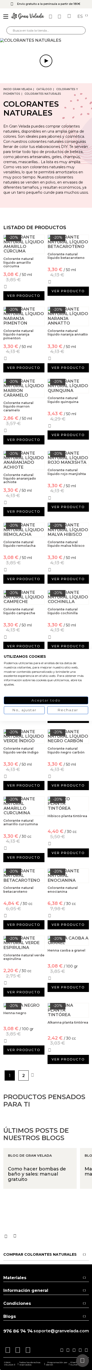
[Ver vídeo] (46, 40)
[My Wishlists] (51, 16)
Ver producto (23, 296)
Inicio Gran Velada (17, 89)
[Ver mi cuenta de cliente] (60, 16)
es (80, 16)
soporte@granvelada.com (61, 1331)
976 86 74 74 (18, 1331)
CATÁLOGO (44, 89)
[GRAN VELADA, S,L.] (28, 16)
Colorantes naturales (43, 93)
